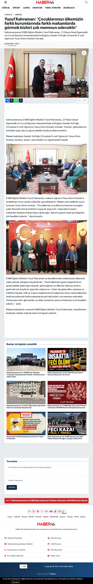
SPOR (76, 517)
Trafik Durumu (55, 544)
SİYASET (16, 8)
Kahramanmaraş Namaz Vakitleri (20, 544)
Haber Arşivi (55, 556)
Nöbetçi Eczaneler (15, 538)
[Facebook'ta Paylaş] (7, 101)
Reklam (46, 517)
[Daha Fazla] (21, 101)
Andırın (82, 517)
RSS (24, 566)
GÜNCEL (6, 8)
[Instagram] (42, 511)
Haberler (8, 15)
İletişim (24, 517)
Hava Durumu (56, 538)
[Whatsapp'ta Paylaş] (16, 101)
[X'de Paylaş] (11, 101)
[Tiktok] (55, 511)
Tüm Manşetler (56, 550)
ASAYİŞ (26, 8)
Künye (10, 517)
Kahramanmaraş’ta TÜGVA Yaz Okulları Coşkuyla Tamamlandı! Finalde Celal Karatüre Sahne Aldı (26, 375)
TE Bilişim (52, 574)
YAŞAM (70, 517)
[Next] (64, 511)
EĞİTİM (31, 517)
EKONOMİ (37, 8)
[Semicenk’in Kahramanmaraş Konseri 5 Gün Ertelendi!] (26, 423)
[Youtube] (51, 511)
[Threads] (60, 511)
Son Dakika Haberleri (15, 556)
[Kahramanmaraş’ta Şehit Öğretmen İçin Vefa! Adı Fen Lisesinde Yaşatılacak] (26, 393)
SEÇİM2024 (69, 8)
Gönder (11, 487)
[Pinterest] (38, 511)
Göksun (62, 517)
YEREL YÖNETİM (52, 8)
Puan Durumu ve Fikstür (16, 550)
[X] (33, 511)
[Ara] (86, 2)
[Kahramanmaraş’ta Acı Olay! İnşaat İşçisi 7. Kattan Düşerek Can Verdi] (67, 359)
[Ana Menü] (5, 2)
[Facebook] (29, 511)
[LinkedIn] (47, 511)
